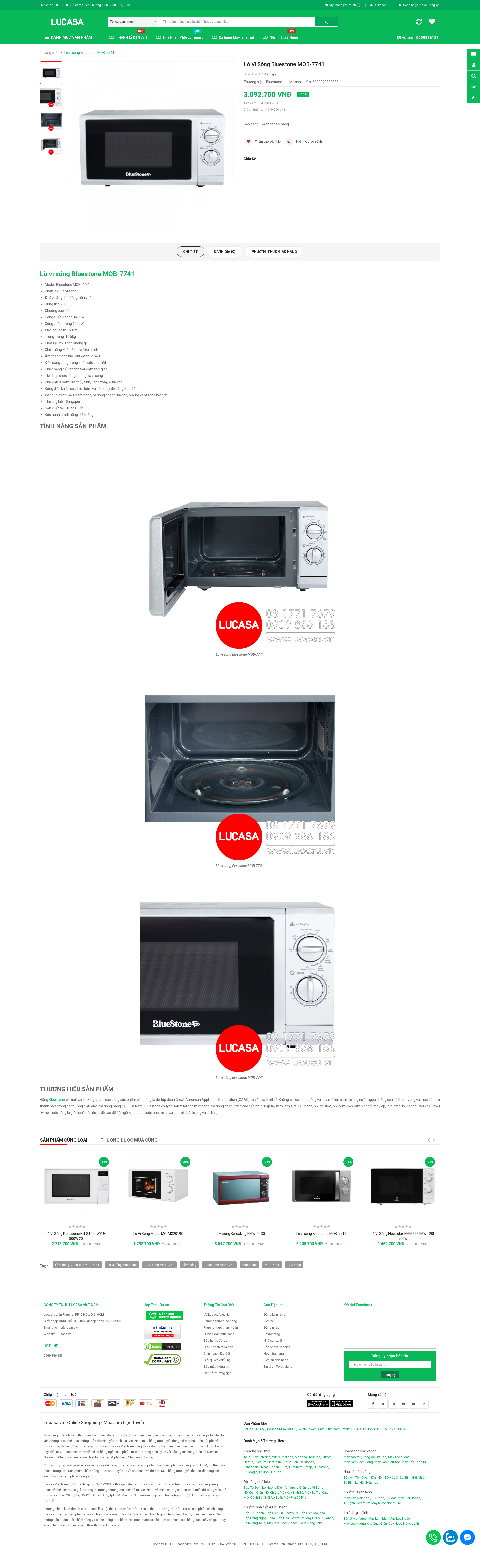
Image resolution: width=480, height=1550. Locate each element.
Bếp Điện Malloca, (313, 1513)
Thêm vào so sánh (308, 141)
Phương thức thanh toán (221, 1327)
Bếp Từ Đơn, (252, 1487)
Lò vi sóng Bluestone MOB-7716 (321, 1234)
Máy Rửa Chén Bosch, (282, 1523)
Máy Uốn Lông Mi (414, 1462)
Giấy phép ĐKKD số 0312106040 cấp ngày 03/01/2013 (82, 1321)
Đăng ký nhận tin (276, 1314)
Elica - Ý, (260, 1462)
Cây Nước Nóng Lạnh (404, 1523)
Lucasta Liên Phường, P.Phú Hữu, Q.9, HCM (74, 1314)
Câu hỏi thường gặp (218, 1373)
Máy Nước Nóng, (384, 1503)
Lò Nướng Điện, (273, 1487)
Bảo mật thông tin (216, 1366)
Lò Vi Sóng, (316, 1487)
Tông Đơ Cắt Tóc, (375, 1457)
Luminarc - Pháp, (301, 1467)
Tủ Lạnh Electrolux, (357, 1503)
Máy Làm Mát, (378, 1518)
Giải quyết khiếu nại (218, 1360)
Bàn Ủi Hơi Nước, (356, 1518)
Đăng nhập (411, 5)
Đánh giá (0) (225, 252)
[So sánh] (419, 23)
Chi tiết (190, 252)
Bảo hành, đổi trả (216, 1340)
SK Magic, (251, 1472)
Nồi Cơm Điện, (254, 1492)
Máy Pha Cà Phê (295, 1497)
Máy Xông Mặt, (399, 1457)
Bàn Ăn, (349, 1477)
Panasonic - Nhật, (256, 1467)
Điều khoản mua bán (218, 1347)
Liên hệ (269, 1321)
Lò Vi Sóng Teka (311, 1523)
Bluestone (57, 1100)
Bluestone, (321, 1467)
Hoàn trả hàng (274, 1353)
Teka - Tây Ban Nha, (257, 1457)
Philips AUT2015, (375, 1429)
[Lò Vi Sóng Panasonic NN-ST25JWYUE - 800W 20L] (77, 1185)
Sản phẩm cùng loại (64, 1140)
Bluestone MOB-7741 (219, 1265)
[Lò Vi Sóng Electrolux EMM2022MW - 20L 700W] (403, 1185)
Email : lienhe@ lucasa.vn (62, 1327)
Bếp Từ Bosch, (254, 1513)
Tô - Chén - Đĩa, (366, 1477)
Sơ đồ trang (272, 1334)
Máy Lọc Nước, (400, 1518)
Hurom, (327, 1457)
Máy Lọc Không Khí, (358, 1523)
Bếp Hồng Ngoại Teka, (260, 1518)
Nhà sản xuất (273, 1340)
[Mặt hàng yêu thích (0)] (432, 23)
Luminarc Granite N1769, (344, 1429)
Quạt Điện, (380, 1523)
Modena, (301, 1457)
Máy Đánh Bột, (254, 1497)
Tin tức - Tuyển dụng (278, 1366)
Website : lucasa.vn (58, 1334)
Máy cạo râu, (353, 1457)
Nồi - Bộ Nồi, (386, 1477)
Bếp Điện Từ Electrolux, (282, 1513)
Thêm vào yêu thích (268, 141)
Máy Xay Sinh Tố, (292, 1492)
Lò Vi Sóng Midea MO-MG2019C (159, 1234)
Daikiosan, (307, 1462)
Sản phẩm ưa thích (277, 1347)
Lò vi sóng (189, 1265)
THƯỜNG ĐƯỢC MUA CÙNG (129, 1140)
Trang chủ (50, 52)
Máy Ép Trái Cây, (316, 1492)
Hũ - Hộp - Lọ (369, 1482)
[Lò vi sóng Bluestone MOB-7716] (321, 1185)
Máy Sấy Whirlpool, (357, 1498)
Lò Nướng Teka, (255, 1523)
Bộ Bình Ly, (351, 1482)
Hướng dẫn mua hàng (219, 1334)
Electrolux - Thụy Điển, (283, 1462)
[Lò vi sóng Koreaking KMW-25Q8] (240, 1185)
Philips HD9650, (255, 1429)
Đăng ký (433, 5)
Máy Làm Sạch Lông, (359, 1462)
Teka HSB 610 (398, 1429)
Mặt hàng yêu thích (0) (345, 5)
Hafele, (249, 1462)
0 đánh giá (269, 74)
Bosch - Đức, (279, 1467)
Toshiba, (315, 1457)
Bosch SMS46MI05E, (282, 1429)
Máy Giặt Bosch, (409, 1498)
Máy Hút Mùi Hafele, (320, 1518)
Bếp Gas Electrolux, (290, 1518)
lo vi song (294, 1265)
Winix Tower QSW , (312, 1429)
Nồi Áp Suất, (274, 1497)
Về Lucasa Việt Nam (218, 1314)
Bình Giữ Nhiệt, (415, 1477)
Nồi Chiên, (272, 1492)
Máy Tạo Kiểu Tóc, (388, 1462)
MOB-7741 (272, 1265)
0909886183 (427, 37)
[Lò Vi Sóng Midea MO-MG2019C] (158, 1185)
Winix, (276, 1457)
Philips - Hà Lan (270, 1472)
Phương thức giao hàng (274, 252)
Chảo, (400, 1477)
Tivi (398, 1503)
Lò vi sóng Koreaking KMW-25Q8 (240, 1234)
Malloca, (288, 1457)
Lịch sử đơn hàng (276, 1360)
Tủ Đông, (378, 1498)
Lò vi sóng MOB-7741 (159, 1265)
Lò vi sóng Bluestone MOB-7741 (89, 52)
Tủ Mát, (391, 1498)
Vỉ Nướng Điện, (296, 1487)
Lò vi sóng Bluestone (122, 1265)
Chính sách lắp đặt (217, 1353)
